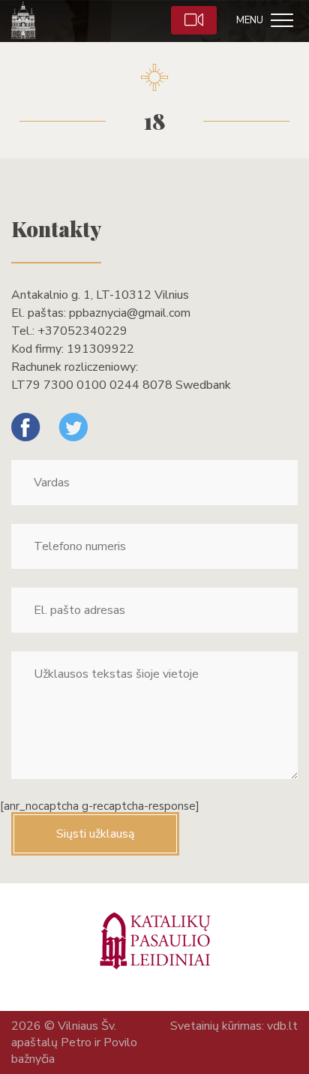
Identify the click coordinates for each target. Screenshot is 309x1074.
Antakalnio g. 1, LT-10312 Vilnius (100, 295)
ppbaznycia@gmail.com (129, 313)
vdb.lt (282, 1026)
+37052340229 (83, 331)
